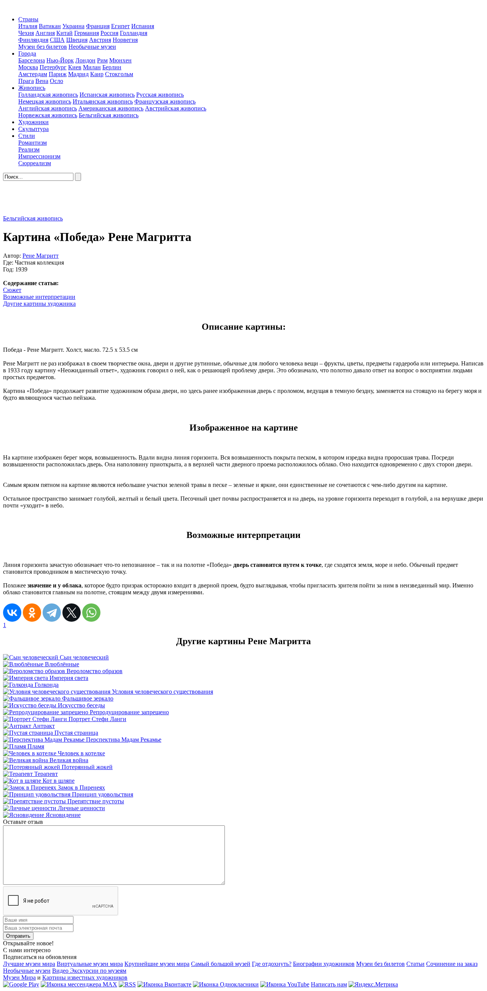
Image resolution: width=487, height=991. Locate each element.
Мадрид (78, 74)
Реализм (29, 149)
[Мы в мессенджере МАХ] (79, 984)
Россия (109, 33)
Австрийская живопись (175, 108)
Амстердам (32, 74)
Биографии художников (324, 964)
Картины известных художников (84, 977)
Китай (64, 33)
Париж (58, 74)
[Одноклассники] (32, 612)
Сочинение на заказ (451, 964)
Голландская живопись (48, 94)
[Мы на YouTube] (284, 984)
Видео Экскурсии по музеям (89, 970)
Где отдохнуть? (271, 964)
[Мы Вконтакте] (164, 984)
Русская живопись (160, 94)
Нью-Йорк (60, 60)
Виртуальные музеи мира (90, 964)
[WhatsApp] (91, 612)
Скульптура (33, 129)
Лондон (85, 60)
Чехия (26, 33)
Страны (28, 19)
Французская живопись (165, 101)
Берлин (111, 67)
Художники (33, 122)
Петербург (53, 67)
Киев (74, 67)
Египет (120, 26)
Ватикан (50, 26)
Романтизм (32, 142)
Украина (73, 26)
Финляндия (33, 40)
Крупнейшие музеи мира (156, 964)
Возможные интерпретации (39, 297)
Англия (45, 33)
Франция (98, 26)
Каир (96, 74)
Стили (26, 135)
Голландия (133, 33)
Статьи (415, 964)
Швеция (77, 40)
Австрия (100, 40)
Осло (56, 81)
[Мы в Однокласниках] (226, 984)
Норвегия (125, 40)
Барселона (31, 60)
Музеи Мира (19, 977)
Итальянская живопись (103, 101)
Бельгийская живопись (108, 115)
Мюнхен (120, 60)
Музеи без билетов (42, 46)
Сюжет (12, 290)
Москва (28, 67)
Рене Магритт (40, 255)
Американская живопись (110, 108)
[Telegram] (52, 612)
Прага (26, 81)
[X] (71, 612)
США (57, 40)
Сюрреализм (34, 163)
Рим (102, 60)
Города (27, 53)
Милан (92, 67)
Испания (142, 26)
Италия (27, 26)
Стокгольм (119, 74)
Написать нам (329, 984)
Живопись (31, 88)
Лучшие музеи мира (29, 964)
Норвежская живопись (47, 115)
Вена (41, 81)
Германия (86, 33)
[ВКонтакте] (12, 612)
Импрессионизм (39, 156)
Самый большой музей (220, 964)
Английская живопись (47, 108)
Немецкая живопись (44, 101)
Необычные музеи (92, 46)
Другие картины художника (39, 303)
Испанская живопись (107, 94)
